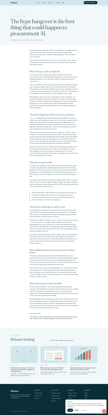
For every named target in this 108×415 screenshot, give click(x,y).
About (85, 393)
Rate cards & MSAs (56, 398)
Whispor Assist (38, 393)
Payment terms (55, 395)
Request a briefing (90, 2)
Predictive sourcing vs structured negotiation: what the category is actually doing (52, 318)
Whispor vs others (72, 393)
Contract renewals (56, 393)
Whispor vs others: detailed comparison (43, 316)
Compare (58, 2)
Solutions (50, 2)
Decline (77, 410)
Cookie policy (100, 405)
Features (44, 2)
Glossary (70, 398)
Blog (63, 2)
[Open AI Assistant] (104, 411)
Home (38, 2)
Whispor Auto (38, 395)
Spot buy (53, 401)
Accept (70, 410)
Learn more (84, 410)
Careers (86, 395)
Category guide (72, 395)
